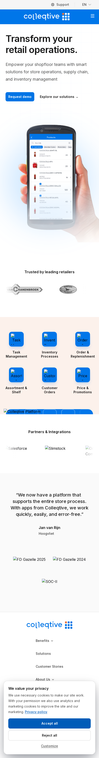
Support (62, 4)
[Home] (46, 16)
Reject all (49, 735)
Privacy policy (36, 712)
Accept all (49, 723)
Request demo (20, 97)
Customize (49, 746)
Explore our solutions (59, 97)
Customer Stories (49, 666)
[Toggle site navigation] (92, 16)
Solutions (43, 653)
